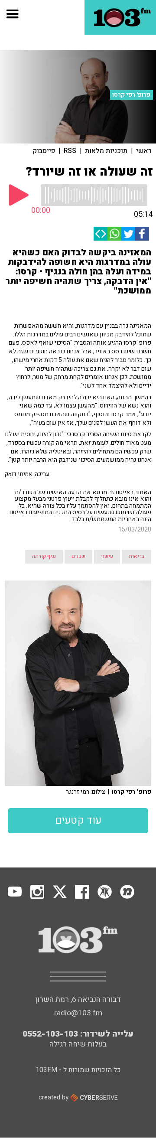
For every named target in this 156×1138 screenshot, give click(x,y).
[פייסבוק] (142, 234)
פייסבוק (44, 151)
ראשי (144, 151)
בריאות (136, 556)
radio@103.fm (78, 1013)
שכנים (78, 556)
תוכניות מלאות (106, 151)
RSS (70, 151)
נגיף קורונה (44, 556)
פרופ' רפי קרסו (131, 95)
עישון (107, 556)
